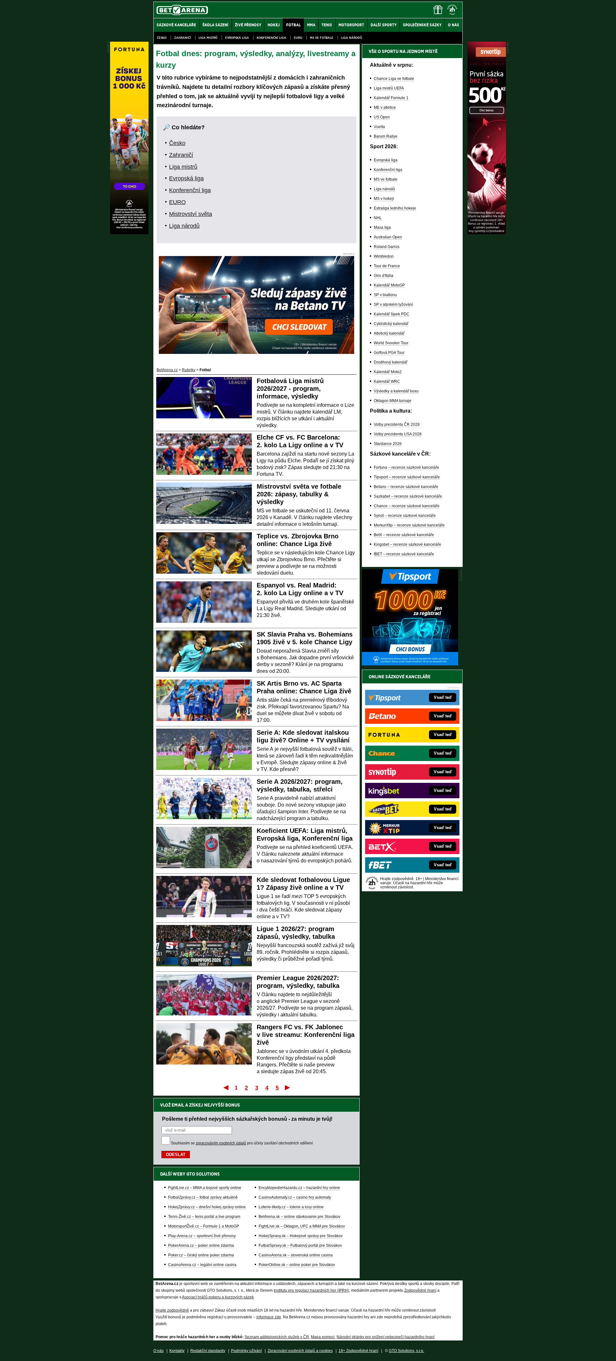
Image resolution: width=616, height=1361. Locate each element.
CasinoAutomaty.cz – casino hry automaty (295, 1197)
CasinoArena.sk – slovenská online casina (296, 1255)
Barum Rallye (386, 136)
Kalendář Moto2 (388, 372)
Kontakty (176, 1350)
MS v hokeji (384, 198)
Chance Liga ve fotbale (394, 78)
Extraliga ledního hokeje (395, 208)
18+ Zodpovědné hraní (358, 1350)
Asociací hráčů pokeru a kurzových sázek (218, 1297)
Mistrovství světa (190, 214)
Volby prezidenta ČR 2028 (397, 424)
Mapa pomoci (323, 1337)
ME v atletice (385, 107)
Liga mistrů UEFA (389, 88)
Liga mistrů (208, 38)
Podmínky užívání (246, 1350)
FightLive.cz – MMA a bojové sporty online (204, 1188)
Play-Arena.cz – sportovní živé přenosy (202, 1236)
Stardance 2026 (388, 443)
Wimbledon (384, 256)
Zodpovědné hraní (420, 1290)
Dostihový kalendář (390, 362)
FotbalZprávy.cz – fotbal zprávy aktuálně (203, 1197)
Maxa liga (382, 227)
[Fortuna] (129, 232)
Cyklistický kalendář (391, 323)
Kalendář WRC (387, 381)
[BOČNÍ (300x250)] (410, 663)
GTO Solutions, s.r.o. (406, 1350)
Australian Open (388, 237)
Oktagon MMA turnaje (392, 400)
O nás (158, 1350)
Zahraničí (182, 38)
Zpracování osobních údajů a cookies (300, 1350)
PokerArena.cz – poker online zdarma (201, 1245)
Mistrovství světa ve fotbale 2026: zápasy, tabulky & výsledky (299, 494)
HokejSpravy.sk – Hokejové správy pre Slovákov (301, 1236)
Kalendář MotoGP (389, 285)
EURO (298, 38)
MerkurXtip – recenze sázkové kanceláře (409, 525)
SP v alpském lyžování (393, 304)
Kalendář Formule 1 (391, 98)
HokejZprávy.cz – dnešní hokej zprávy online (207, 1207)
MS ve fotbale (321, 38)
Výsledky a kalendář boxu (396, 391)
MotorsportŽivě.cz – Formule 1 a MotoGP (203, 1226)
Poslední (288, 1087)
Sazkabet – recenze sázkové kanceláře (408, 496)
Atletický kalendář (389, 333)
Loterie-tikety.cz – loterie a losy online (291, 1207)
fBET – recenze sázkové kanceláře (404, 554)
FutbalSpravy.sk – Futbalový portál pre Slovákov (300, 1245)
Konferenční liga (271, 38)
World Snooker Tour (391, 343)
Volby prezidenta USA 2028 (398, 434)
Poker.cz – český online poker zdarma (201, 1255)
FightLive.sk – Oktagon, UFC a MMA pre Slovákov (302, 1226)
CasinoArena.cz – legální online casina (202, 1265)
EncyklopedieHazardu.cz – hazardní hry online (299, 1188)
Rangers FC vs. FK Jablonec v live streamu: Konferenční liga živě (306, 1034)
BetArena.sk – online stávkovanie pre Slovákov (299, 1216)
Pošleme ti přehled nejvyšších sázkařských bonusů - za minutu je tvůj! (247, 1119)
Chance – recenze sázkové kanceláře (407, 506)
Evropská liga (237, 38)
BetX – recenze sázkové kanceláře (404, 535)
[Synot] (486, 232)
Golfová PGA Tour (389, 352)
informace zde (268, 1317)
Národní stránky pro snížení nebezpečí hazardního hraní (385, 1337)
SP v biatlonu (385, 295)
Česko (162, 38)
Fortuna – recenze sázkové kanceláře (406, 467)
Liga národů (351, 38)
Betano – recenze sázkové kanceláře (406, 486)
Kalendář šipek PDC (391, 314)
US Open (382, 117)
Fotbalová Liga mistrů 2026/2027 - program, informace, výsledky (290, 388)
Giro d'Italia (383, 275)
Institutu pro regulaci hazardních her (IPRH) (311, 1290)
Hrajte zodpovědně (172, 1310)
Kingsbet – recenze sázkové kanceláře (407, 544)
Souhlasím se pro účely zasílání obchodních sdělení (242, 1143)
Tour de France (387, 266)
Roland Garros (386, 246)
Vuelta (379, 126)
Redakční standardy (207, 1350)
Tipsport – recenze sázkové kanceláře (407, 477)
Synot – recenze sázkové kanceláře (405, 515)
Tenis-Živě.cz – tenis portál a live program (204, 1216)
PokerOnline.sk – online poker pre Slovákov (297, 1265)
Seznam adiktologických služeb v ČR (276, 1337)
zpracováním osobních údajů (221, 1143)
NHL (378, 218)
